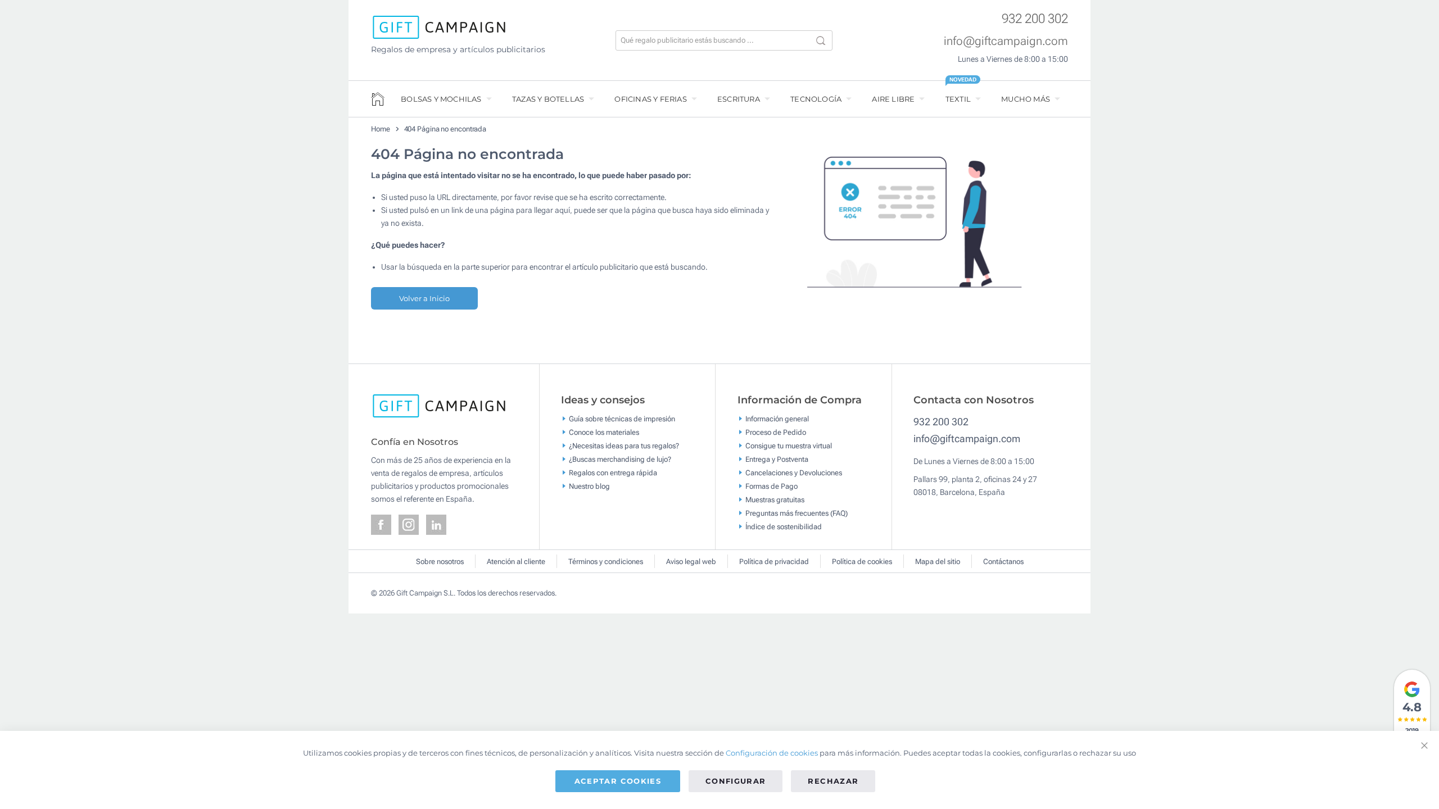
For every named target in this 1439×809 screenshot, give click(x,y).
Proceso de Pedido (775, 432)
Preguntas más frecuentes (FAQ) (796, 513)
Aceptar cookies (617, 780)
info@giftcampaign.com (1006, 41)
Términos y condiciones (605, 561)
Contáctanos (1003, 561)
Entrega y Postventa (776, 459)
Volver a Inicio (424, 298)
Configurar (735, 780)
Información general (777, 419)
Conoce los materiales (604, 432)
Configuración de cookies (772, 752)
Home (380, 129)
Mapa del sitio (937, 561)
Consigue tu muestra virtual (788, 446)
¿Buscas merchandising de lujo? (620, 459)
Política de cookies (862, 561)
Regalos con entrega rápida (613, 473)
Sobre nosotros (440, 561)
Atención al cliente (516, 561)
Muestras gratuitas (774, 500)
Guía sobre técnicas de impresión (622, 419)
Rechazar (833, 780)
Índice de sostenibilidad (783, 526)
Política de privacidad (774, 561)
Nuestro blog (589, 486)
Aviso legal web (691, 561)
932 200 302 (1035, 18)
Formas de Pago (771, 486)
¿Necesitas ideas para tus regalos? (624, 446)
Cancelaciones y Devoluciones (793, 473)
